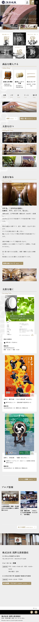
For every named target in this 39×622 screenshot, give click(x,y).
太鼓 (4, 96)
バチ (11, 96)
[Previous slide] (2, 505)
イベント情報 (26, 479)
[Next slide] (37, 505)
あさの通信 (25, 527)
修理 (10, 119)
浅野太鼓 (9, 2)
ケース (26, 96)
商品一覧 (26, 119)
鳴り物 (35, 96)
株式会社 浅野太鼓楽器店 (11, 616)
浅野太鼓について (11, 263)
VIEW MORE (33, 22)
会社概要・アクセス (15, 583)
